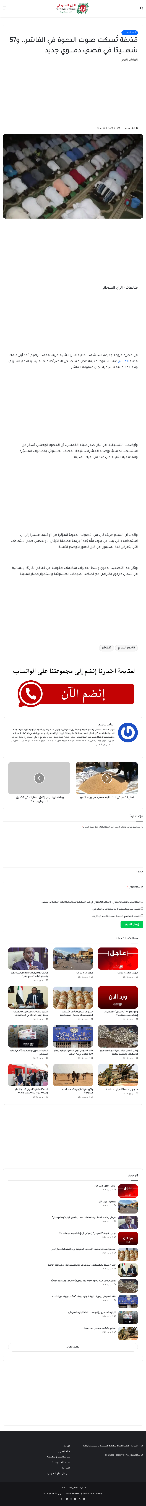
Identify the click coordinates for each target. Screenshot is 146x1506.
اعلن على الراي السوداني (58, 1473)
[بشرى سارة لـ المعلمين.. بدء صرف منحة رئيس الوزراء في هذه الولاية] (28, 997)
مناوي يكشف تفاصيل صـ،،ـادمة (122, 1089)
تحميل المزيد (73, 1347)
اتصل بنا (66, 1468)
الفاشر (124, 361)
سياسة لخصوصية (61, 1462)
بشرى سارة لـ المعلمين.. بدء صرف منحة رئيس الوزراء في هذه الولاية (82, 1265)
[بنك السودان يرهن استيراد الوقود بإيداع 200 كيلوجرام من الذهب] (73, 1036)
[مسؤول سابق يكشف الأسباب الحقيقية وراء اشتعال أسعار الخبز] (73, 997)
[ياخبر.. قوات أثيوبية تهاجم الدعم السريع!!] (73, 1075)
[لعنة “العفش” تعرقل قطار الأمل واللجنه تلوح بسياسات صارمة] (28, 1075)
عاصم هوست (50, 1494)
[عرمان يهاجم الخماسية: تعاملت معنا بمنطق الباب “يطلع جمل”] (28, 958)
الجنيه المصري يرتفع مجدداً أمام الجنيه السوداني (92, 1312)
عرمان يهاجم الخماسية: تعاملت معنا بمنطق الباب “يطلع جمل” (84, 1218)
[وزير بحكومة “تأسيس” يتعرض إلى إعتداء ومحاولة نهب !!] (118, 997)
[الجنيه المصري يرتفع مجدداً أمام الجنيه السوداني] (28, 1036)
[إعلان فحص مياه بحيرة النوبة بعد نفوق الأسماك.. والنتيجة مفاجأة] (118, 1036)
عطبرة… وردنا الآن (84, 973)
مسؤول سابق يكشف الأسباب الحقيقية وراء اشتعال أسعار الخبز (83, 1249)
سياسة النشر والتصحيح (58, 1457)
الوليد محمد (130, 128)
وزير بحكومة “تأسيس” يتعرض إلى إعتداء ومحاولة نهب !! (87, 1233)
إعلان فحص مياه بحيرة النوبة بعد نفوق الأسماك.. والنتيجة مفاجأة (83, 1281)
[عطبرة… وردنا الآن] (73, 958)
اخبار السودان (129, 32)
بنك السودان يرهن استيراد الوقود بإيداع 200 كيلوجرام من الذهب (84, 1297)
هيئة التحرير (52, 737)
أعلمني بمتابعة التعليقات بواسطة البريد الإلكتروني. (116, 909)
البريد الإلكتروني (135, 887)
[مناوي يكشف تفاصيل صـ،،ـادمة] (118, 1075)
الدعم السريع (126, 648)
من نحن (66, 1446)
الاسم (140, 872)
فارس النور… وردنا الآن (127, 973)
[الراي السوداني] (73, 8)
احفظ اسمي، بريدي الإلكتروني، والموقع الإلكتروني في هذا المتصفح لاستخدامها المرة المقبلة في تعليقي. (90, 902)
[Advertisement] (111, 92)
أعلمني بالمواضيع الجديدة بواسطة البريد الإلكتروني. (116, 916)
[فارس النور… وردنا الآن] (118, 958)
